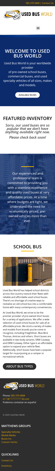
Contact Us (48, 3)
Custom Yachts (9, 442)
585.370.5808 (32, 3)
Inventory (6, 465)
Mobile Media (8, 435)
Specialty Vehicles (10, 431)
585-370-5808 (18, 395)
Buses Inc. (6, 438)
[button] (38, 28)
